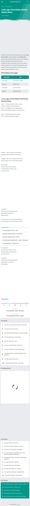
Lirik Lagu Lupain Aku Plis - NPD (10, 230)
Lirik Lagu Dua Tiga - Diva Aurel (11, 328)
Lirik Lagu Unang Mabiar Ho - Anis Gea (12, 468)
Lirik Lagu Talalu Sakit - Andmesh (11, 462)
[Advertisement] (15, 38)
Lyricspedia (15, 2)
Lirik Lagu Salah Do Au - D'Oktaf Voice (12, 487)
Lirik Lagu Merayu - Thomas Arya (10, 243)
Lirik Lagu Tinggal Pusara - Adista (10, 237)
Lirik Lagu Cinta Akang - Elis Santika (12, 465)
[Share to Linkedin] (20, 305)
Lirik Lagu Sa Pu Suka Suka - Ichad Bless (13, 449)
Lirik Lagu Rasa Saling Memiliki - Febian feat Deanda (15, 240)
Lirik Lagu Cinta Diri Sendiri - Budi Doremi (13, 345)
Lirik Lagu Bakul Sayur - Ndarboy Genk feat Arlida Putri (16, 484)
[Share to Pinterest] (15, 305)
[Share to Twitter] (9, 305)
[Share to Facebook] (4, 305)
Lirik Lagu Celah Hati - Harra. (10, 341)
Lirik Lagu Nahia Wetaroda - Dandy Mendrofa (14, 472)
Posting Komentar (5, 15)
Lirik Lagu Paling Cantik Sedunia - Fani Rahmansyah (16, 333)
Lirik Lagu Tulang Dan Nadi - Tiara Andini (12, 233)
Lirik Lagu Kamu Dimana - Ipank (15, 316)
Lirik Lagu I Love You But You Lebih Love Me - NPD (15, 324)
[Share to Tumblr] (26, 305)
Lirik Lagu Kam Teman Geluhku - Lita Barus (13, 446)
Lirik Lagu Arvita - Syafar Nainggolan (12, 490)
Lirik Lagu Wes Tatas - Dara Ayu (15, 311)
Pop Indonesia (5, 299)
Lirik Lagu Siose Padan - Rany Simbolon (13, 475)
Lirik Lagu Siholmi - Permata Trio (11, 442)
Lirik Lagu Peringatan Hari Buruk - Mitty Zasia (14, 349)
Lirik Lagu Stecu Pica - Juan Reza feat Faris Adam (15, 496)
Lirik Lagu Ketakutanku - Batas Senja (12, 337)
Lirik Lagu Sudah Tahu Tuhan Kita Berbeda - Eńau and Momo (15, 354)
